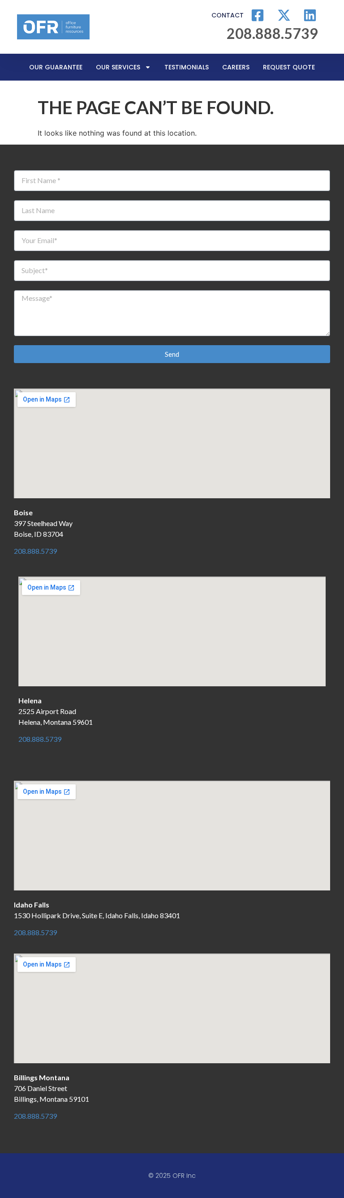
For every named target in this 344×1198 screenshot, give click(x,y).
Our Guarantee (55, 67)
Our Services (118, 67)
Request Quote (289, 67)
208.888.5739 (35, 551)
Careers (235, 67)
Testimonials (186, 67)
